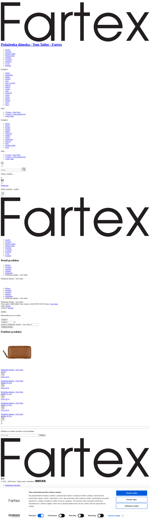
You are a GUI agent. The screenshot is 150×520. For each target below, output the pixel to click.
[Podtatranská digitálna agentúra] (40, 481)
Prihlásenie (4, 185)
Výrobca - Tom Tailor (12, 112)
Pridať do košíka (7, 327)
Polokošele (9, 75)
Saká (7, 91)
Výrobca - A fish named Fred (15, 114)
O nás (7, 64)
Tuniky (7, 89)
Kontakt (8, 66)
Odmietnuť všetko (132, 506)
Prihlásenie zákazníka (12, 485)
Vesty (7, 103)
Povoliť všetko (131, 493)
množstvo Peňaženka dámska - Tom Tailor (15, 325)
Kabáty (7, 101)
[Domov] (75, 477)
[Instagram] (3, 479)
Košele (7, 130)
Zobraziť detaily (114, 516)
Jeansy (7, 95)
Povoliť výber (132, 500)
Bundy (7, 99)
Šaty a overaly (10, 83)
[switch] (62, 515)
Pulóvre (8, 85)
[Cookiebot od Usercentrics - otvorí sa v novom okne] (14, 515)
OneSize (11, 308)
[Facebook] (1, 479)
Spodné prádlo (10, 145)
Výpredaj (8, 60)
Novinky (8, 52)
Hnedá (8, 306)
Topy (7, 81)
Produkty (8, 267)
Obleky (7, 136)
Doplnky (8, 58)
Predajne (8, 62)
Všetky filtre (9, 116)
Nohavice (8, 93)
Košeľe (7, 79)
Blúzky (7, 77)
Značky (8, 50)
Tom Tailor (54, 304)
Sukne (7, 97)
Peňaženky (9, 273)
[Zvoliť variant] (3, 374)
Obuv (7, 105)
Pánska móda (9, 56)
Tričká (7, 73)
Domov (8, 265)
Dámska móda (10, 54)
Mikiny (7, 87)
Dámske (8, 271)
